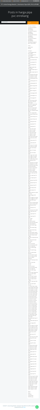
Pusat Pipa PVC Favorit (32, 301)
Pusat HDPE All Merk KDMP (33, 291)
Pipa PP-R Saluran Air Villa (32, 256)
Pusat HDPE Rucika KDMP (32, 292)
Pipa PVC (29, 264)
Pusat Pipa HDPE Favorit (32, 296)
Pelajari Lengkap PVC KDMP (33, 198)
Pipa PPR (29, 263)
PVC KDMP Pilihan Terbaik (32, 314)
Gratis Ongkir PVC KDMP (32, 157)
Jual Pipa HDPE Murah (32, 166)
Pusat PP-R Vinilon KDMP (32, 307)
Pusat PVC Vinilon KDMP (32, 313)
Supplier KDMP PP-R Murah (32, 329)
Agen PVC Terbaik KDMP (32, 112)
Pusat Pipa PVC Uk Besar (32, 302)
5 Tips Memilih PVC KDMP (32, 77)
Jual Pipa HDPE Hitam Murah (33, 165)
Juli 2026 (29, 48)
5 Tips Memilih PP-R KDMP (32, 75)
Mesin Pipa (30, 193)
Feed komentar (30, 395)
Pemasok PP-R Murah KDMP (33, 202)
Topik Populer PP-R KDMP (32, 378)
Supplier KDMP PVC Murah (32, 330)
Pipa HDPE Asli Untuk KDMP (33, 222)
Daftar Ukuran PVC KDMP (32, 146)
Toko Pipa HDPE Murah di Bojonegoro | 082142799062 (32, 36)
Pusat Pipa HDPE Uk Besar (32, 297)
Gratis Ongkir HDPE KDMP (32, 155)
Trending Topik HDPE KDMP (33, 381)
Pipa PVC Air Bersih (31, 266)
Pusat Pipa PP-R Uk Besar (32, 300)
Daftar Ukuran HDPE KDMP (32, 136)
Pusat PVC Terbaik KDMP (32, 311)
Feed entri (29, 394)
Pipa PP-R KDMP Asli (31, 246)
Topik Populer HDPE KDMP (32, 377)
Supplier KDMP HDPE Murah (33, 327)
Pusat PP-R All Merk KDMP (32, 304)
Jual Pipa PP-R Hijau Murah (32, 167)
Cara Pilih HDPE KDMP (32, 128)
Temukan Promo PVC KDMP (33, 336)
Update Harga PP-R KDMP (32, 387)
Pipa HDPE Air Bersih (31, 221)
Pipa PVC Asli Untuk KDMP (32, 267)
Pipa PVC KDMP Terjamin (32, 276)
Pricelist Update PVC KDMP (32, 290)
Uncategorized (30, 385)
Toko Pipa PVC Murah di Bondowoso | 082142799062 (32, 28)
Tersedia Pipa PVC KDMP (32, 347)
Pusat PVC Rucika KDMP (32, 310)
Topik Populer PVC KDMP (32, 380)
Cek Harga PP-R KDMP (32, 133)
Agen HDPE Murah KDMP (32, 100)
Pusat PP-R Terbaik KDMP (32, 306)
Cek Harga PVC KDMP (32, 135)
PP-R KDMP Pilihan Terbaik (32, 286)
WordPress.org (30, 396)
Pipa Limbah (30, 241)
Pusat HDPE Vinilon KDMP (32, 295)
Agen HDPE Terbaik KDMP (32, 104)
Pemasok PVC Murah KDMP (33, 203)
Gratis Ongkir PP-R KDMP (32, 156)
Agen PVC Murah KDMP (32, 109)
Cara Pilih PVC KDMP (31, 131)
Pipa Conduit (30, 218)
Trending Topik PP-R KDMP (32, 382)
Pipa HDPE (30, 219)
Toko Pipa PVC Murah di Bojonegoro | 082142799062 (32, 39)
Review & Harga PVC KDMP (32, 326)
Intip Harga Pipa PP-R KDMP (33, 162)
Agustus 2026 (30, 47)
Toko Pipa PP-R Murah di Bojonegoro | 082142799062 (32, 32)
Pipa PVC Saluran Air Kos (32, 277)
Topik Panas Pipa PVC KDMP (33, 376)
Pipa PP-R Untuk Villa (31, 262)
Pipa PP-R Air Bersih (31, 243)
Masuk (29, 392)
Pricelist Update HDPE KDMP (33, 287)
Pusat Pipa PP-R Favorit (32, 298)
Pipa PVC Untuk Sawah (32, 283)
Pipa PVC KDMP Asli (31, 268)
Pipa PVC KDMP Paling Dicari (33, 272)
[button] (37, 407)
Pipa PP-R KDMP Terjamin (32, 254)
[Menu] (38, 4)
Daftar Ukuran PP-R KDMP (32, 145)
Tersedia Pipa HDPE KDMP (32, 345)
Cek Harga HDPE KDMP (32, 132)
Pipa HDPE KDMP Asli (31, 223)
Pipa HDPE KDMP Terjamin (32, 232)
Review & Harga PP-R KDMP (33, 325)
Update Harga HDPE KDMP (32, 386)
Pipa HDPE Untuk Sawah (32, 239)
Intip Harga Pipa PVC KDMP (32, 163)
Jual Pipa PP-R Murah (31, 169)
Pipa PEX (29, 242)
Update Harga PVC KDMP (32, 388)
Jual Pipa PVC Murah (31, 170)
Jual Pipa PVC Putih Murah (32, 171)
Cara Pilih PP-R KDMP (31, 130)
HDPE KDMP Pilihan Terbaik (33, 158)
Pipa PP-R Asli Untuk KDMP (32, 244)
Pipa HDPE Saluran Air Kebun (33, 233)
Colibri (24, 407)
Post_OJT (29, 284)
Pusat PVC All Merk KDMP (32, 309)
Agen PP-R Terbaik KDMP (32, 107)
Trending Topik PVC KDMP (32, 383)
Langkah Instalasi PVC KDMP (33, 192)
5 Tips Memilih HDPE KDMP (33, 74)
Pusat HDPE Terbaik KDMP (32, 293)
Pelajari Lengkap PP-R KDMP (33, 197)
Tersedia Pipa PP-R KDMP (32, 346)
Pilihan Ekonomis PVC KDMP (33, 210)
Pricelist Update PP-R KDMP (33, 288)
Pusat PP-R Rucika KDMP (32, 305)
